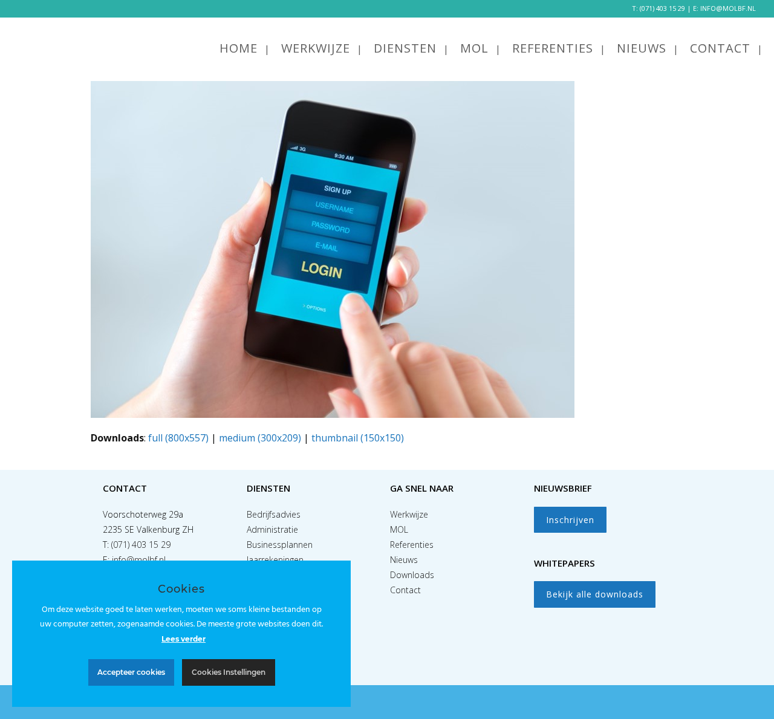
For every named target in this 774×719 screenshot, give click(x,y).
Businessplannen (280, 544)
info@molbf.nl (139, 559)
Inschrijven (570, 519)
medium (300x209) (260, 437)
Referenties (412, 544)
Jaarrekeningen (275, 559)
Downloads (412, 575)
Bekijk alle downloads (594, 594)
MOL (399, 529)
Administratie (272, 529)
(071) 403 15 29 (662, 8)
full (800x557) (178, 437)
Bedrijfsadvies (274, 514)
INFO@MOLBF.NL (728, 8)
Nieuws (404, 559)
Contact (405, 590)
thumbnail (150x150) (357, 437)
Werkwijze (409, 514)
